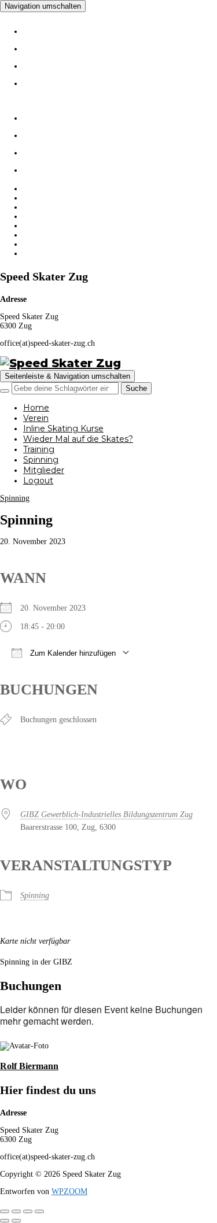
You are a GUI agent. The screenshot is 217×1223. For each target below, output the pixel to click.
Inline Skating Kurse (101, 63)
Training (55, 115)
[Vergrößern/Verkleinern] (4, 1211)
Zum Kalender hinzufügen (72, 653)
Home (46, 29)
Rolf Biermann (29, 1066)
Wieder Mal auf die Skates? (68, 216)
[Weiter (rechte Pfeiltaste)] (16, 1220)
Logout (51, 167)
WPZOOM (69, 1191)
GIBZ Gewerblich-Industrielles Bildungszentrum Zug (106, 814)
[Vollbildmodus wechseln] (16, 1211)
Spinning (58, 133)
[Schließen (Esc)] (39, 1211)
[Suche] (4, 391)
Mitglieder (62, 150)
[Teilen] (27, 1211)
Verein (48, 46)
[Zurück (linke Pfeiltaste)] (4, 1220)
